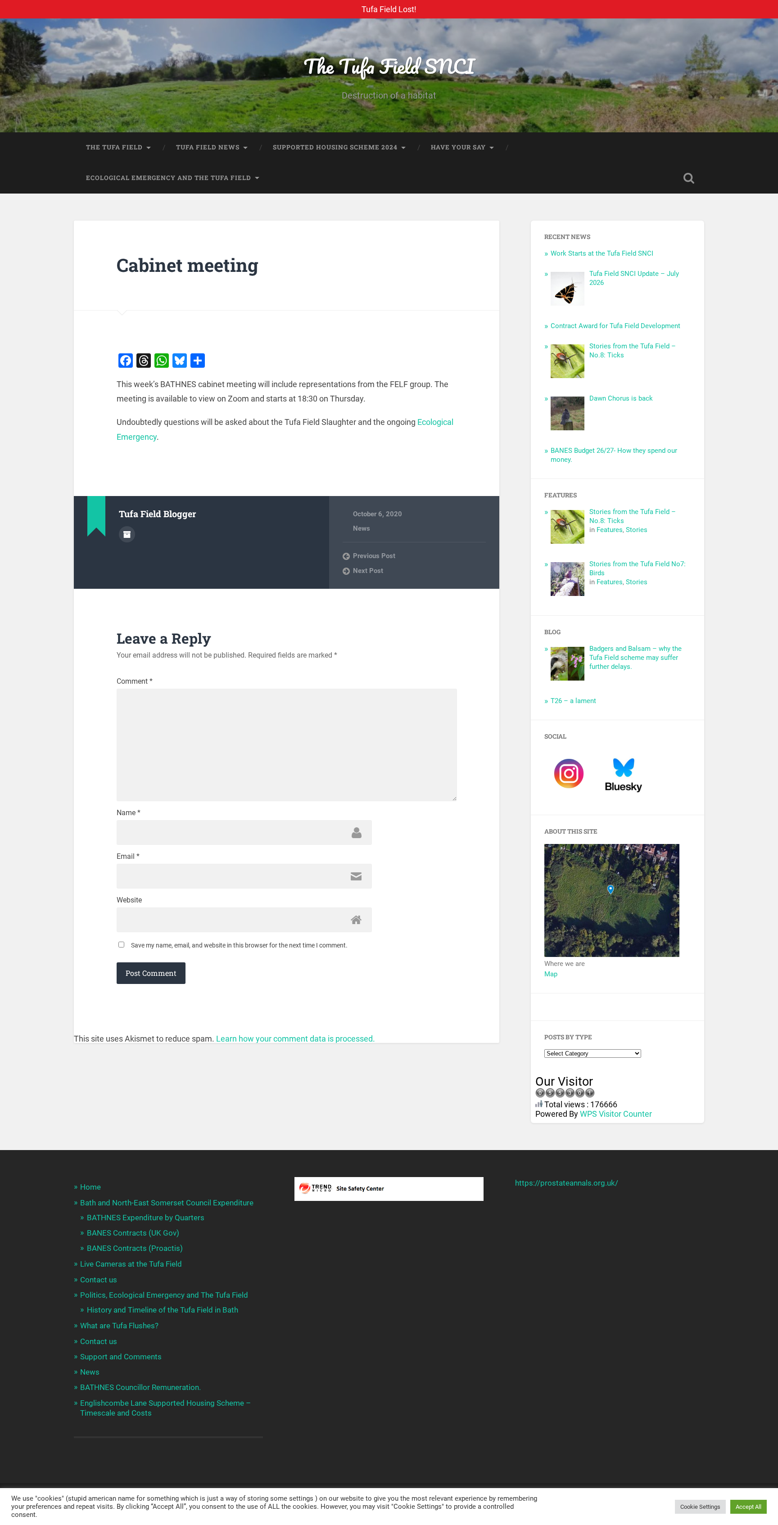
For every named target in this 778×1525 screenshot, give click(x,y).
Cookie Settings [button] (700, 1506)
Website (129, 900)
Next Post (368, 571)
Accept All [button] (748, 1506)
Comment (135, 681)
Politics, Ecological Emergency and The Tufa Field (164, 1294)
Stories (636, 530)
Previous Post (374, 556)
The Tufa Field (114, 147)
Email (128, 856)
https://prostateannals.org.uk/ (566, 1182)
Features (610, 530)
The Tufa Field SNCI (389, 66)
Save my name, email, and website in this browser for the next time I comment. (239, 945)
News (361, 528)
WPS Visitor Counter (616, 1114)
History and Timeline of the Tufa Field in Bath (162, 1309)
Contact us (98, 1279)
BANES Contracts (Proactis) (135, 1248)
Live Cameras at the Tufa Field (131, 1263)
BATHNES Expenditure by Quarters (145, 1217)
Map (550, 974)
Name (128, 813)
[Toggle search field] (689, 178)
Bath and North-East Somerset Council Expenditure (166, 1202)
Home (90, 1186)
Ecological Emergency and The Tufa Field (168, 178)
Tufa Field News (208, 147)
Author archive (127, 534)
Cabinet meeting (187, 265)
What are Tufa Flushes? (119, 1325)
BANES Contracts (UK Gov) (133, 1232)
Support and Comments (121, 1356)
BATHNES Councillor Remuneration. (140, 1387)
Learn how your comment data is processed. (295, 1038)
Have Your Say (458, 147)
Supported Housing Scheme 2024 (335, 147)
